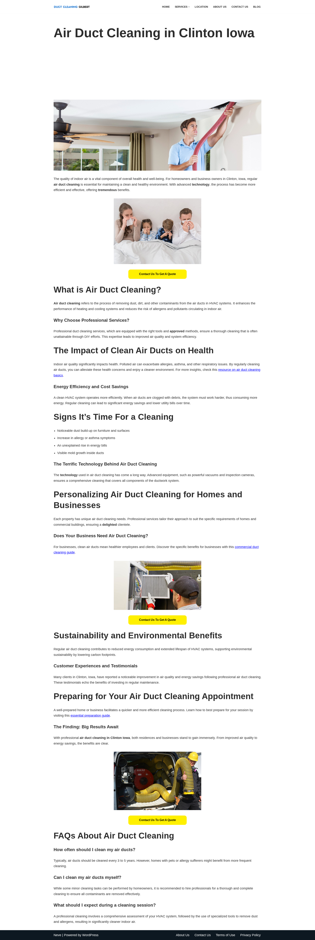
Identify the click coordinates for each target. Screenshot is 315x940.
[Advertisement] (157, 72)
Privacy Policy (250, 935)
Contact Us (240, 6)
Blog (257, 6)
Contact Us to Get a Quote (157, 274)
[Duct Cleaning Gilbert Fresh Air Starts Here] (73, 6)
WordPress (90, 935)
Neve (57, 935)
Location (201, 6)
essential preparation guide (90, 715)
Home (166, 6)
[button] (189, 6)
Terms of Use (225, 935)
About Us (219, 6)
